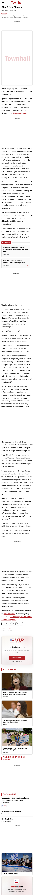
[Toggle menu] (3, 2)
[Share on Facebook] (10, 623)
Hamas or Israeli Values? (11, 811)
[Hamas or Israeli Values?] (17, 862)
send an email (9, 613)
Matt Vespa (5, 696)
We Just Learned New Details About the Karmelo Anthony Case (15, 749)
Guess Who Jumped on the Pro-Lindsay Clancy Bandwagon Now (15, 721)
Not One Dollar (7, 819)
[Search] (31, 2)
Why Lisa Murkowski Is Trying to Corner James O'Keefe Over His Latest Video (15, 693)
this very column (19, 113)
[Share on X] (2, 623)
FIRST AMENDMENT (6, 631)
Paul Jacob (4, 11)
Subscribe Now (17, 661)
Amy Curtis (5, 724)
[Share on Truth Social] (6, 623)
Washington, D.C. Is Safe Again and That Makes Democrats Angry (15, 799)
